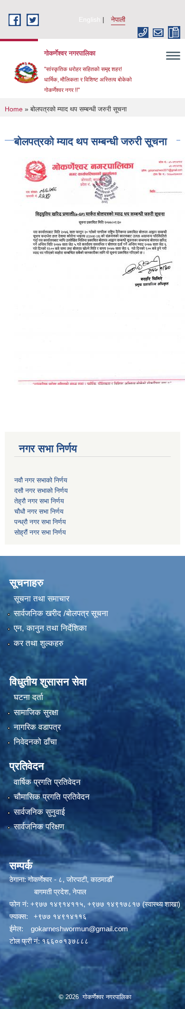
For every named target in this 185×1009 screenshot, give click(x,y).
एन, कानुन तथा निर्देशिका (50, 628)
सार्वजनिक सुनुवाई (39, 812)
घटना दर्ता (28, 697)
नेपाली (118, 19)
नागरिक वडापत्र (37, 727)
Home (14, 109)
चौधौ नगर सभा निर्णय (39, 511)
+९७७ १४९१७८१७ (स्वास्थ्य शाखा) (133, 904)
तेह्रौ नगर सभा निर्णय (39, 501)
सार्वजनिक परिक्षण (39, 826)
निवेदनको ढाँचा (35, 741)
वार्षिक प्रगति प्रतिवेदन (47, 782)
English (90, 19)
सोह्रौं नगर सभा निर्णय (40, 532)
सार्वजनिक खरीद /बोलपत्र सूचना (61, 613)
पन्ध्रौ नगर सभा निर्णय (40, 522)
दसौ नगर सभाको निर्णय (41, 490)
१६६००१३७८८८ (65, 941)
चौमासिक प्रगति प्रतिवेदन (52, 796)
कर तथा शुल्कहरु (39, 643)
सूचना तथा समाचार (41, 598)
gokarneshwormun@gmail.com (79, 929)
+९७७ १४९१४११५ (56, 904)
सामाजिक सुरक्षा (36, 712)
